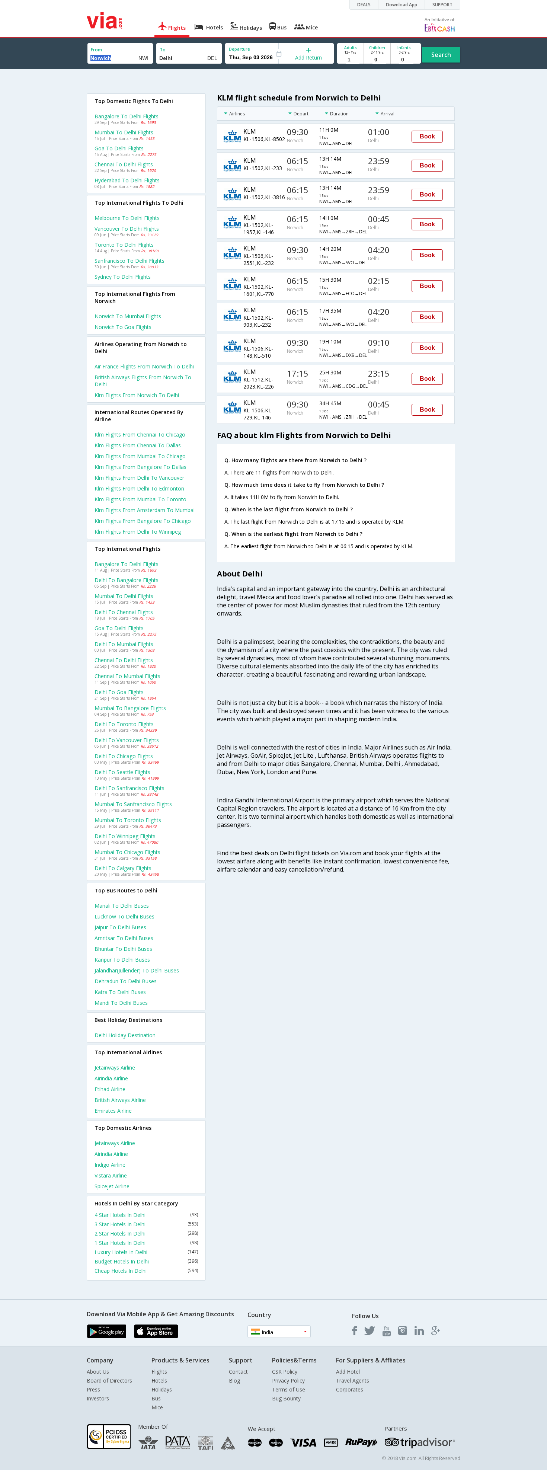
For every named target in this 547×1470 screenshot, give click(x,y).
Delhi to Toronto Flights (124, 724)
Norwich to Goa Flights (123, 326)
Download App (401, 4)
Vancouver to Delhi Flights (127, 228)
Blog (234, 1380)
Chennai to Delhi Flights (124, 164)
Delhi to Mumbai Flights (124, 644)
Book (427, 136)
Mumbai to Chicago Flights (127, 852)
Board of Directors (109, 1380)
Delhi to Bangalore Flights (127, 580)
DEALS (364, 4)
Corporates (349, 1389)
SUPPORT (442, 4)
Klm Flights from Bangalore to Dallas (140, 466)
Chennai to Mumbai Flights (127, 676)
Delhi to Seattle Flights (122, 772)
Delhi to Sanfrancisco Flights (129, 788)
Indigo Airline (110, 1164)
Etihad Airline (110, 1089)
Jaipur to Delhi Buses (120, 927)
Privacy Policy (288, 1380)
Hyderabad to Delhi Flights (127, 180)
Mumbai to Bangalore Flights (130, 708)
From (96, 50)
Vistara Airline (111, 1175)
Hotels (159, 1380)
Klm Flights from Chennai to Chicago (140, 434)
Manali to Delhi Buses (122, 905)
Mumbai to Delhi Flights (124, 132)
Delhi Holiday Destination (125, 1035)
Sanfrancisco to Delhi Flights (129, 260)
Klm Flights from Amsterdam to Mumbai (145, 510)
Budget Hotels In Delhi (146, 1261)
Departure (239, 49)
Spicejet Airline (112, 1186)
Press (93, 1389)
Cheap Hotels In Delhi (146, 1270)
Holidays (161, 1389)
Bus (156, 1398)
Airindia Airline (111, 1078)
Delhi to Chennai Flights (124, 612)
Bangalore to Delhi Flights (127, 116)
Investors (98, 1398)
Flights (159, 1371)
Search (441, 55)
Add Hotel (348, 1371)
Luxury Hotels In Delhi (146, 1252)
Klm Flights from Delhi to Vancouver (139, 477)
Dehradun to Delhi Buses (126, 981)
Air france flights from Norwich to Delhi (144, 366)
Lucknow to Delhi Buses (124, 916)
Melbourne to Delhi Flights (127, 217)
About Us (98, 1371)
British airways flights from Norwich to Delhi (143, 381)
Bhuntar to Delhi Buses (123, 948)
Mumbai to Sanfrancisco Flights (133, 804)
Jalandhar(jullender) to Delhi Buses (137, 970)
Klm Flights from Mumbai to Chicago (140, 456)
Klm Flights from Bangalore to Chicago (143, 520)
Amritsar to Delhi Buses (124, 938)
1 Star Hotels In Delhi (146, 1242)
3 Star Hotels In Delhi (146, 1224)
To (163, 50)
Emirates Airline (113, 1110)
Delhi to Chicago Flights (124, 756)
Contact (238, 1371)
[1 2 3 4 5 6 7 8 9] (350, 60)
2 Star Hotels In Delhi (146, 1233)
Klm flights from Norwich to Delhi (137, 395)
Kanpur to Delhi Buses (122, 959)
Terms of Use (288, 1389)
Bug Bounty (286, 1398)
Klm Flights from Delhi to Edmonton (139, 488)
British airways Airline (120, 1099)
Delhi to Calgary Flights (123, 868)
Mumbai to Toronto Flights (128, 820)
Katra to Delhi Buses (120, 992)
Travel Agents (352, 1380)
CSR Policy (284, 1371)
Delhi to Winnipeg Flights (125, 836)
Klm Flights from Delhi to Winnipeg (138, 531)
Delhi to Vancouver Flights (127, 740)
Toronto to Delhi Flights (124, 244)
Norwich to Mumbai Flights (128, 316)
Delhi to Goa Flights (119, 692)
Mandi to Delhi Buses (121, 1002)
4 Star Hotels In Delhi (146, 1214)
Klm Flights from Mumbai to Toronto (140, 499)
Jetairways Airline (115, 1067)
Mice (157, 1407)
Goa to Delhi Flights (119, 148)
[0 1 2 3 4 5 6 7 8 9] (377, 60)
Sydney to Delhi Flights (123, 276)
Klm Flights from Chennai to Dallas (138, 445)
